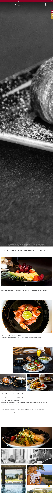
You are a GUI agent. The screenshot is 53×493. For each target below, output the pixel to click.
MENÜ (45, 5)
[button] (51, 0)
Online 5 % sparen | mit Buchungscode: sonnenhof (21, 1)
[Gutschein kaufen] (52, 18)
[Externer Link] (45, 4)
